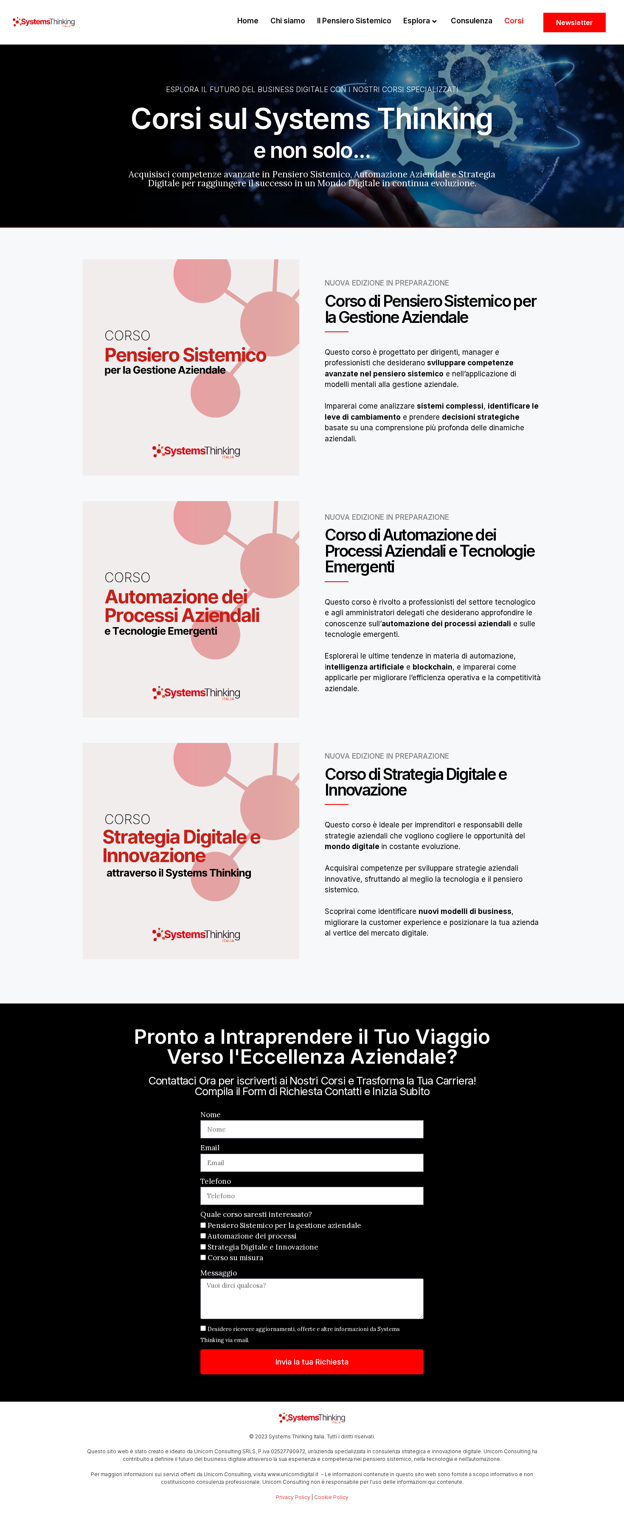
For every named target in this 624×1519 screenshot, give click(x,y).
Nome (210, 1114)
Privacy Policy (293, 1497)
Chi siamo (287, 21)
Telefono (215, 1181)
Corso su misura (235, 1257)
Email (209, 1147)
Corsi (513, 21)
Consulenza (471, 21)
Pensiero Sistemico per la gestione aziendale (284, 1225)
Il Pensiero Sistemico (354, 21)
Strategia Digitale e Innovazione (263, 1247)
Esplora (416, 21)
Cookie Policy (331, 1497)
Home (248, 21)
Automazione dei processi (252, 1236)
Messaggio (218, 1273)
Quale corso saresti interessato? (256, 1214)
